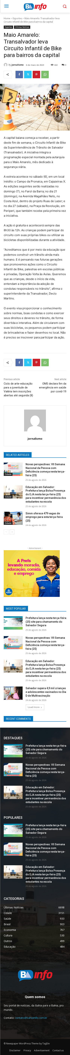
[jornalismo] (6, 65)
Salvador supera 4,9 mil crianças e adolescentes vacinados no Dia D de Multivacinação (46, 692)
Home (7, 18)
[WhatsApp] (45, 74)
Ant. (55, 572)
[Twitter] (28, 74)
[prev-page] (6, 531)
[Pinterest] (36, 74)
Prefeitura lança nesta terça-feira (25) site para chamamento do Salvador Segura (46, 621)
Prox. (8, 572)
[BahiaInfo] (35, 7)
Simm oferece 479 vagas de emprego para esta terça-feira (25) (44, 517)
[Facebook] (19, 74)
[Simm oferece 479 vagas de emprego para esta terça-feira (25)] (13, 518)
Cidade (8, 474)
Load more (34, 707)
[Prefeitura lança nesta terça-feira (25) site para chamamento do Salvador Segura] (13, 622)
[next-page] (12, 531)
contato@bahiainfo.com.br (31, 1018)
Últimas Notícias (22, 27)
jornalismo (18, 64)
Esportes (17, 18)
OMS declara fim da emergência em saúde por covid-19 (52, 387)
